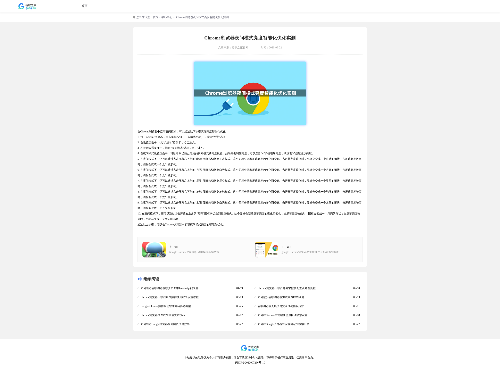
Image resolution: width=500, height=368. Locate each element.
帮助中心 (166, 17)
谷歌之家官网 (240, 47)
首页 (84, 6)
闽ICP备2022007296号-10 (250, 362)
